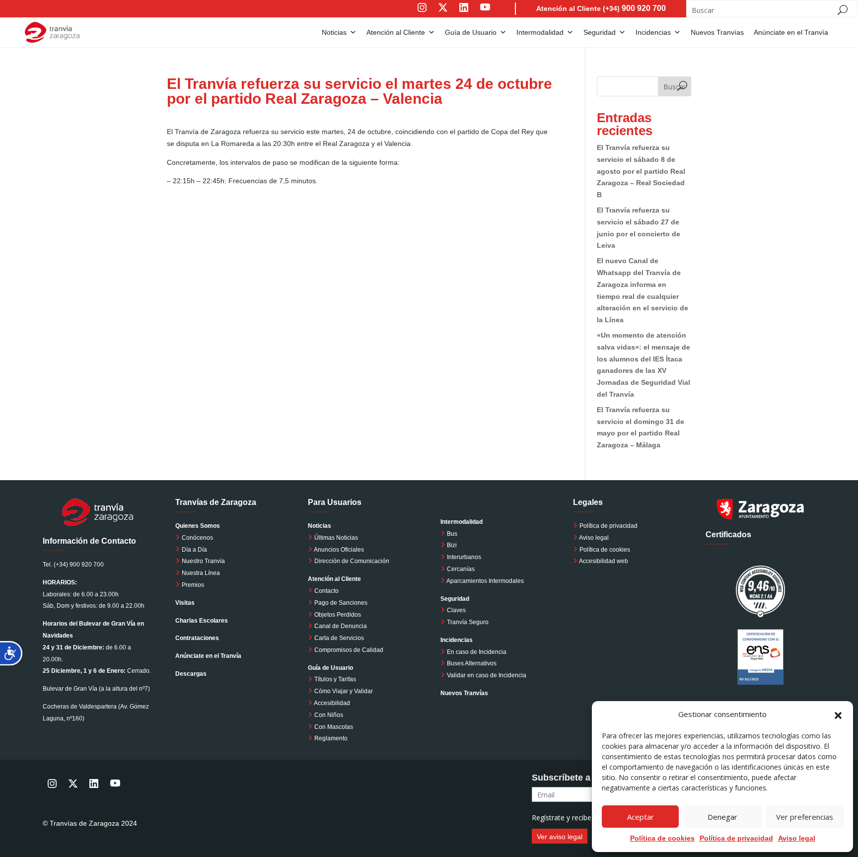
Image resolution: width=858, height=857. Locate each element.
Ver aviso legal (559, 837)
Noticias (334, 32)
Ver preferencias (804, 817)
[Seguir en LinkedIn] (463, 14)
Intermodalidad (540, 32)
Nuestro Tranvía (202, 561)
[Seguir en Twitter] (442, 14)
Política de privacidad (736, 838)
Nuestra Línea (200, 573)
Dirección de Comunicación (351, 561)
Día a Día (193, 549)
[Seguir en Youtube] (495, 14)
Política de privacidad (608, 525)
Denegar (722, 817)
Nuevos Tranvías (464, 693)
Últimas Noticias (335, 537)
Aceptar (640, 817)
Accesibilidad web (603, 561)
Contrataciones (197, 638)
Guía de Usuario (471, 32)
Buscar (674, 86)
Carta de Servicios (338, 638)
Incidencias (653, 32)
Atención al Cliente (395, 32)
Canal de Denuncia (340, 626)
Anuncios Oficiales (338, 549)
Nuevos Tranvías (717, 32)
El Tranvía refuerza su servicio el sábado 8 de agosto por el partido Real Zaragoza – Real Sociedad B (641, 171)
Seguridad (599, 32)
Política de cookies (604, 549)
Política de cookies (662, 838)
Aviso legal (796, 838)
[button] (838, 714)
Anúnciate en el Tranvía (791, 32)
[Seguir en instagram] (422, 14)
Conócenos (196, 537)
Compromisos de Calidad (348, 649)
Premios (192, 584)
